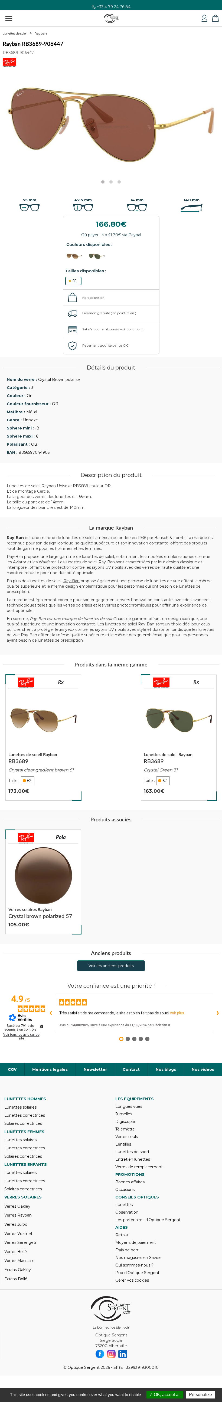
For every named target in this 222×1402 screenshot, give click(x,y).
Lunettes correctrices (24, 1115)
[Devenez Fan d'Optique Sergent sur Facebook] (100, 1354)
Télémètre (125, 1129)
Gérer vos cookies (132, 1280)
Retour (122, 1234)
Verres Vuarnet (18, 1233)
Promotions (130, 1174)
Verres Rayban (18, 1215)
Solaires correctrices (23, 1123)
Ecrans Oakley (17, 1269)
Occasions (125, 1189)
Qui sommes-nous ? (134, 1265)
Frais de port (127, 1250)
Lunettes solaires (20, 1107)
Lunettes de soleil (15, 33)
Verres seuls (126, 1136)
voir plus (177, 1013)
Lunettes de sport (132, 1151)
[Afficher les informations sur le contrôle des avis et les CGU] (42, 1026)
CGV (12, 1069)
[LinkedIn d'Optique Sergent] (122, 1354)
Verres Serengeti (20, 1242)
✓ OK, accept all (165, 1394)
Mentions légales (50, 1069)
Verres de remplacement (139, 1166)
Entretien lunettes (132, 1159)
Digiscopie (125, 1121)
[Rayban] (26, 683)
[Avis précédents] (50, 1013)
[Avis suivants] (217, 1013)
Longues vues (128, 1106)
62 (29, 780)
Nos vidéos (203, 1069)
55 (74, 281)
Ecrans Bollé (15, 1278)
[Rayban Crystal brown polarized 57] (43, 881)
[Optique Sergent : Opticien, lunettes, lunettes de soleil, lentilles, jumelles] (111, 18)
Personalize (200, 1394)
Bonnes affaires (130, 1182)
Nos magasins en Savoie (138, 1257)
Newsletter (95, 1069)
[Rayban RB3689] (43, 738)
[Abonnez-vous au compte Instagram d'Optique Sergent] (111, 1354)
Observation (126, 1212)
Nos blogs (166, 1069)
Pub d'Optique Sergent (137, 1272)
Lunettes (124, 1204)
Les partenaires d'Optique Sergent (148, 1219)
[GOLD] (77, 257)
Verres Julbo (15, 1224)
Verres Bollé (15, 1251)
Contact (131, 1069)
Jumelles (123, 1114)
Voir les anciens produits (111, 965)
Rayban (40, 33)
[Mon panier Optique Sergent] (215, 18)
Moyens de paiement (135, 1242)
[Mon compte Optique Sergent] (204, 18)
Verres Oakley (17, 1206)
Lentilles (123, 1144)
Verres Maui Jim (19, 1260)
